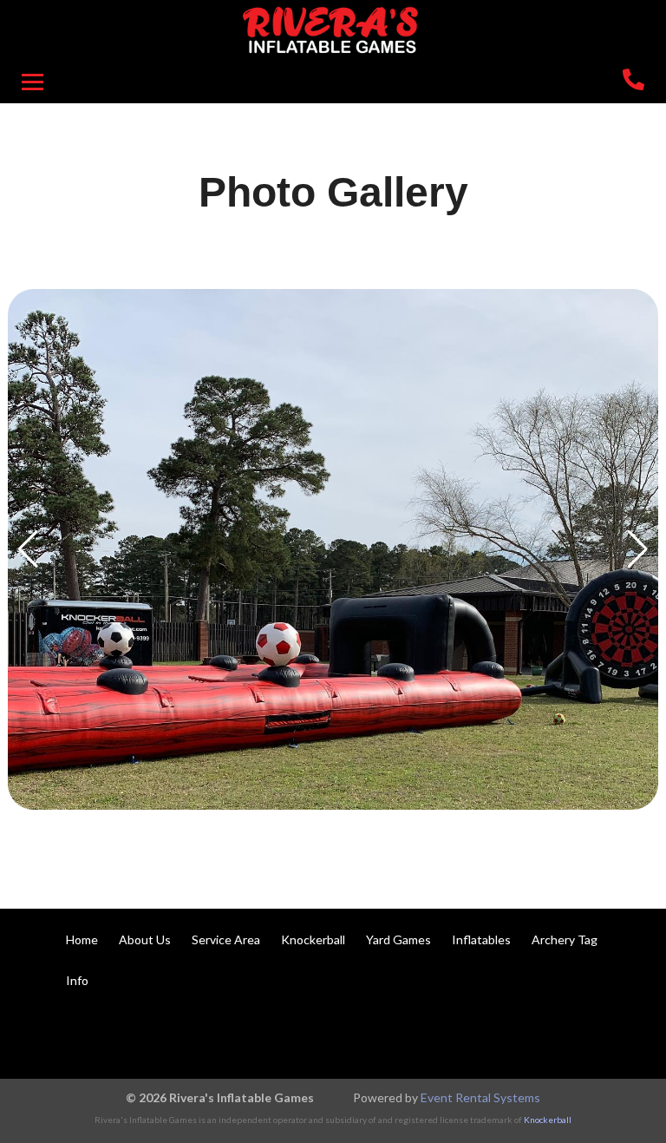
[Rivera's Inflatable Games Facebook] (525, 1035)
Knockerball (313, 939)
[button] (28, 549)
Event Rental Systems (480, 1097)
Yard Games (398, 939)
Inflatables (481, 939)
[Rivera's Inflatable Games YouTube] (619, 1035)
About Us (145, 939)
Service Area (226, 939)
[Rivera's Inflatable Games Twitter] (572, 1035)
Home (82, 939)
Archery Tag (564, 939)
